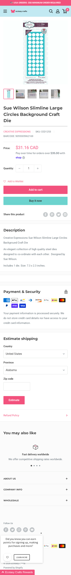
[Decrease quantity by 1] (19, 168)
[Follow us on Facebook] (5, 529)
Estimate (14, 400)
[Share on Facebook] (45, 214)
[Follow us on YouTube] (32, 529)
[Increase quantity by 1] (37, 168)
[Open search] (51, 11)
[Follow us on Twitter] (12, 529)
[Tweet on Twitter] (58, 214)
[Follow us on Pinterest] (25, 529)
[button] (13, 181)
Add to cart (35, 189)
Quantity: (8, 168)
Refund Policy (11, 415)
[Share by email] (65, 214)
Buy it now (35, 200)
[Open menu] (5, 11)
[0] (65, 11)
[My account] (57, 11)
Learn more (21, 557)
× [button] (41, 533)
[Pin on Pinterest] (52, 214)
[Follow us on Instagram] (19, 529)
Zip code (8, 378)
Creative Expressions (17, 131)
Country (7, 346)
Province (8, 362)
